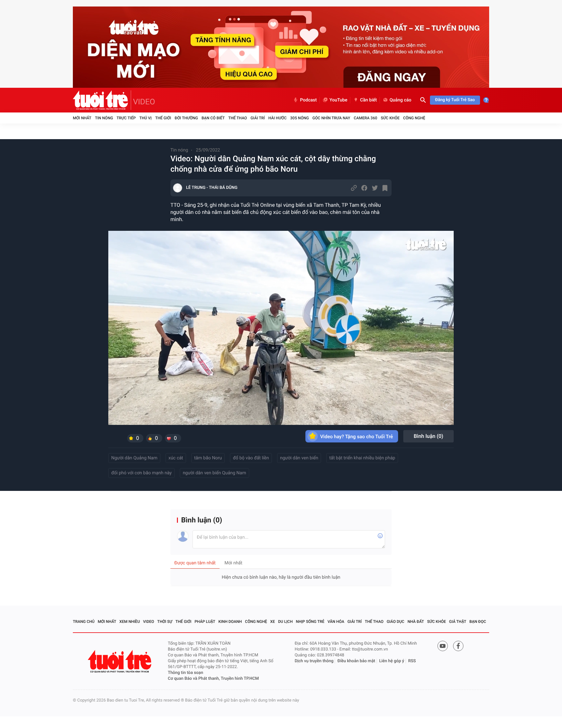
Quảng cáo (400, 100)
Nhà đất (416, 621)
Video (148, 621)
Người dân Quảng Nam (134, 458)
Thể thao (237, 118)
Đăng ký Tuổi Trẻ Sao (455, 100)
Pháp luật (204, 621)
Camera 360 (365, 118)
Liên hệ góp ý (391, 661)
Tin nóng (104, 118)
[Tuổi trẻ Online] (120, 661)
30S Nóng (299, 118)
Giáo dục (395, 621)
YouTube (338, 100)
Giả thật (457, 621)
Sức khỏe (390, 118)
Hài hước (277, 118)
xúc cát (175, 458)
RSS (412, 661)
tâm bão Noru (208, 458)
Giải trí (257, 118)
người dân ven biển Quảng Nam (214, 473)
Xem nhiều (129, 621)
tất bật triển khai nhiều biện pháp (362, 458)
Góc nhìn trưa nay (331, 118)
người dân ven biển (299, 458)
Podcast (308, 100)
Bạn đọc (477, 621)
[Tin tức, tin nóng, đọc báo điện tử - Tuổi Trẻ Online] (102, 100)
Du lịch (285, 621)
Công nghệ (414, 118)
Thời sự (164, 621)
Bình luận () (428, 436)
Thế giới (163, 118)
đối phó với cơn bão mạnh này (141, 473)
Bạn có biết (213, 118)
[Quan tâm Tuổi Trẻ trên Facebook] (458, 646)
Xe (272, 621)
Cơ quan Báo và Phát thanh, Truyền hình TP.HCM (213, 678)
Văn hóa (336, 621)
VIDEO (144, 101)
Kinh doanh (230, 621)
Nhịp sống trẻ (310, 621)
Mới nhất (82, 118)
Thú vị (145, 118)
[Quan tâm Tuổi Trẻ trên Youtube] (442, 646)
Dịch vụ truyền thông (314, 661)
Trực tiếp (126, 118)
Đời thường (186, 118)
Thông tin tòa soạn (185, 672)
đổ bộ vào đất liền (251, 458)
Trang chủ (84, 621)
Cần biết (368, 100)
